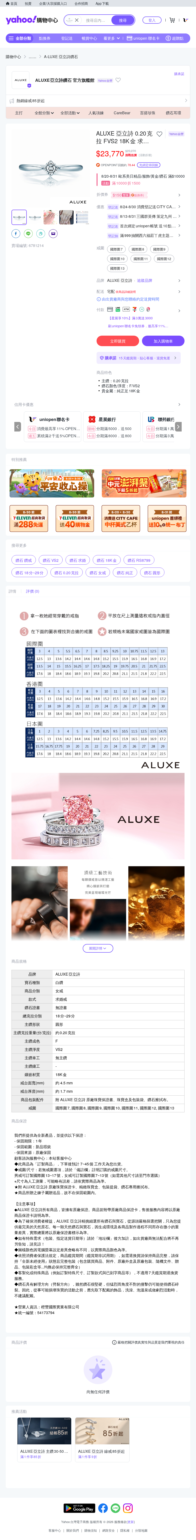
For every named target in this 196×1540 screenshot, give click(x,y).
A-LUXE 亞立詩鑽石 (61, 56)
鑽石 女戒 (98, 572)
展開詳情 (95, 948)
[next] (178, 426)
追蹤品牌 (144, 280)
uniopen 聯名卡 (146, 38)
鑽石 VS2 (51, 560)
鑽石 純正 (125, 572)
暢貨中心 (89, 38)
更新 (131, 1521)
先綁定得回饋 (148, 165)
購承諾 (179, 73)
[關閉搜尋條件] (77, 20)
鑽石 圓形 (152, 572)
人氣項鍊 (96, 112)
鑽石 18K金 (107, 560)
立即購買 (117, 341)
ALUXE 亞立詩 (119, 280)
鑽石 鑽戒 (24, 560)
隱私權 (125, 1530)
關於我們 (72, 1530)
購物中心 (13, 56)
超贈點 (178, 38)
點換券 (44, 38)
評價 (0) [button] (32, 591)
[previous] (17, 426)
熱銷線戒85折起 (30, 100)
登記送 (67, 38)
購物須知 (90, 1530)
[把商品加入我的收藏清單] (159, 134)
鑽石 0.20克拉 (66, 572)
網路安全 (108, 1530)
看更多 (109, 38)
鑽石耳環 (173, 112)
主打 (19, 112)
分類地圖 (141, 1530)
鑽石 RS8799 (139, 560)
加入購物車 (163, 341)
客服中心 (55, 1530)
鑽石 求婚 (78, 560)
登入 (152, 19)
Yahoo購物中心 (32, 20)
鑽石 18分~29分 (30, 572)
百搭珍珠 (147, 112)
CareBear (122, 112)
